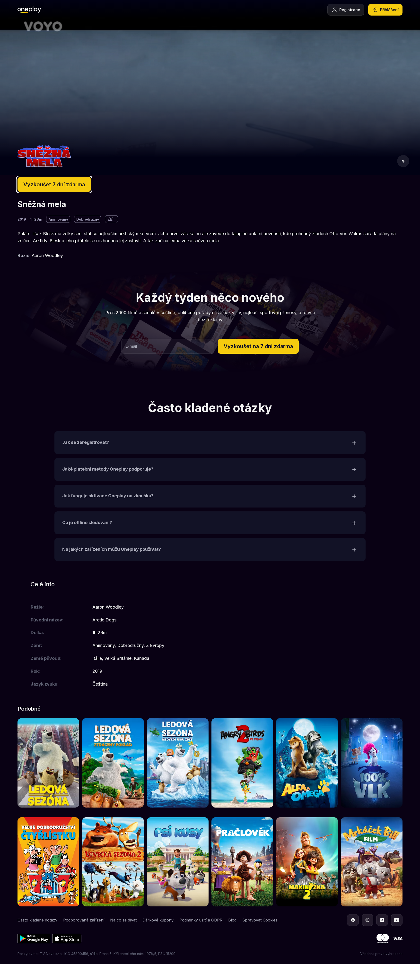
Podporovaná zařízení (83, 920)
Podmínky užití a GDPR (200, 920)
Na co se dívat (123, 920)
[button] (258, 346)
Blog (232, 920)
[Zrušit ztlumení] (403, 161)
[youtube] (396, 920)
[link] (48, 762)
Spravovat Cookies (259, 920)
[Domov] (29, 10)
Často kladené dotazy (37, 920)
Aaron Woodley (47, 255)
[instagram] (367, 920)
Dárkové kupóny (158, 920)
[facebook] (353, 920)
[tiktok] (382, 920)
